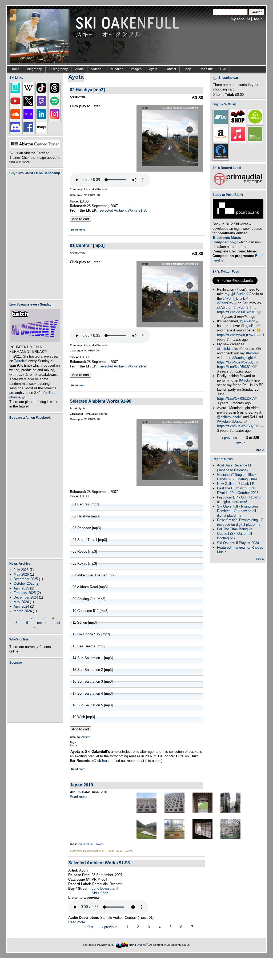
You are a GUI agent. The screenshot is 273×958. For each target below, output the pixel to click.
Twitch (20, 361)
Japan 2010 (81, 784)
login (258, 19)
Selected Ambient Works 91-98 (123, 210)
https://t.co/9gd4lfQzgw (236, 335)
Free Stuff (205, 69)
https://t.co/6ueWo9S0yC (238, 362)
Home (15, 69)
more (260, 450)
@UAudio (239, 294)
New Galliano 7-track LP (235, 484)
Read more (78, 229)
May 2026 (21, 574)
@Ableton (226, 308)
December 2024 (26, 597)
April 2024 (21, 606)
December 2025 (26, 579)
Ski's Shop (100, 893)
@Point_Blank (235, 298)
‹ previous (109, 927)
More (260, 559)
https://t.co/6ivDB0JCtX (237, 367)
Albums (85, 736)
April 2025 (21, 588)
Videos (96, 69)
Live (223, 69)
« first (89, 927)
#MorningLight (243, 358)
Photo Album (85, 843)
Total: (229, 95)
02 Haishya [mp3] (87, 89)
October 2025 (24, 583)
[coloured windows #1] (146, 811)
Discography (58, 69)
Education (116, 69)
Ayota (153, 69)
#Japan (239, 421)
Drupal (142, 944)
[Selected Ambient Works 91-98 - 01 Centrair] (169, 326)
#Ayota (253, 353)
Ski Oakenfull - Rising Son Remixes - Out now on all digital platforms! (237, 510)
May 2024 (21, 602)
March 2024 (23, 611)
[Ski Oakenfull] (122, 944)
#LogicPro (250, 326)
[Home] (96, 35)
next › (41, 623)
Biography (34, 69)
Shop (187, 69)
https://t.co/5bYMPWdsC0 (239, 312)
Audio (79, 69)
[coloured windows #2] (174, 811)
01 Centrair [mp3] (87, 245)
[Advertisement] (36, 693)
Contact (170, 69)
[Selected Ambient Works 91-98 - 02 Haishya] (169, 170)
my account (240, 19)
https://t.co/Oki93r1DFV (237, 399)
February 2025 (25, 593)
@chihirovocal (229, 417)
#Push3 (243, 308)
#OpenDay (226, 303)
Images (136, 69)
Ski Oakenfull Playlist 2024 (238, 543)
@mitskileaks (229, 349)
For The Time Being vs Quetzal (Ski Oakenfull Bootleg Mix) (234, 533)
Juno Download (105, 888)
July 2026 (21, 570)
